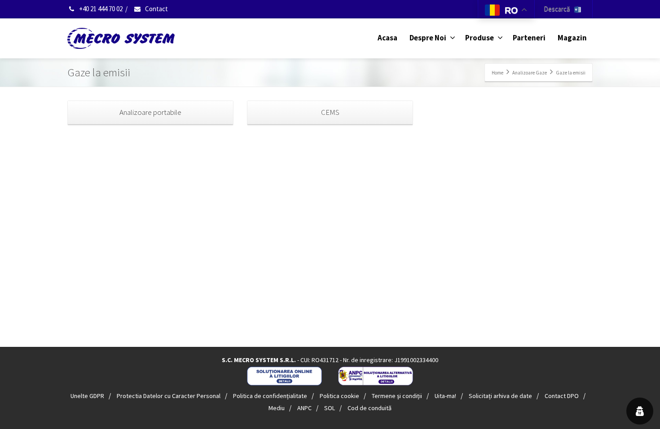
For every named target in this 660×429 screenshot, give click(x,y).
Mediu (276, 408)
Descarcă (559, 8)
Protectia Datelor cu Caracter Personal (168, 396)
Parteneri (529, 38)
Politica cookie (339, 396)
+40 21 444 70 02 (100, 8)
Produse (479, 38)
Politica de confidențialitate (270, 396)
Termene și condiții (397, 396)
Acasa (387, 38)
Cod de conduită (370, 408)
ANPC (304, 408)
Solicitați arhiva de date (500, 396)
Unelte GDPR (87, 396)
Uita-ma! (445, 396)
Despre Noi (427, 38)
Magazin (572, 38)
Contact (156, 8)
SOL (329, 408)
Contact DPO (562, 396)
